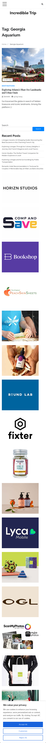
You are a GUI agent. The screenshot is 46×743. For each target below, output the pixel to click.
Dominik (7, 97)
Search (5, 125)
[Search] (42, 4)
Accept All (23, 724)
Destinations (8, 86)
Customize (23, 731)
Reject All (23, 738)
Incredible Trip (23, 13)
